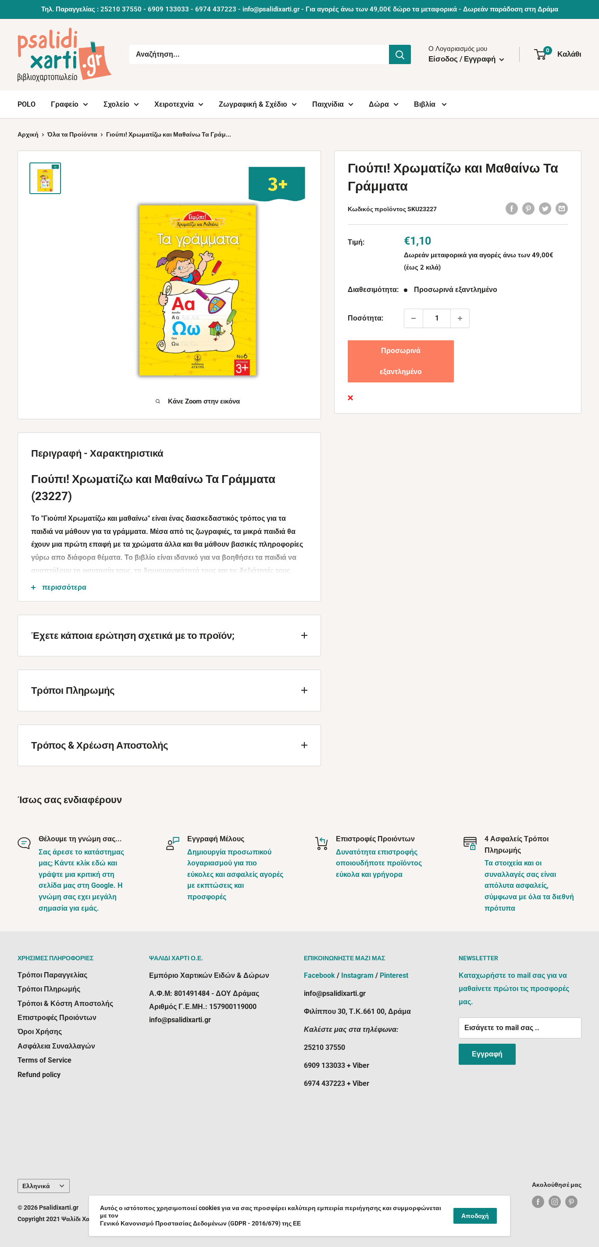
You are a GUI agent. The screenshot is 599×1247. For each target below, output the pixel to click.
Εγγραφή (487, 1054)
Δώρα (379, 104)
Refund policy (39, 1074)
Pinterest (394, 975)
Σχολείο (116, 104)
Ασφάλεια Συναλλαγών (56, 1046)
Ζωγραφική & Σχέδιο (253, 104)
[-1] (413, 318)
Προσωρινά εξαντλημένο (401, 361)
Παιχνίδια (328, 104)
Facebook (319, 975)
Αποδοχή (475, 1215)
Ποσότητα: (365, 318)
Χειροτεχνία (174, 104)
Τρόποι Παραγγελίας (52, 975)
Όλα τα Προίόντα (72, 134)
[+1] (460, 318)
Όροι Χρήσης (40, 1031)
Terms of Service (44, 1060)
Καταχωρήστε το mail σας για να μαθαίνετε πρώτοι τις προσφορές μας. (514, 988)
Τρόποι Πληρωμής (49, 989)
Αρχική (28, 134)
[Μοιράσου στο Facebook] (512, 208)
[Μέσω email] (562, 208)
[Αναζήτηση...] (400, 54)
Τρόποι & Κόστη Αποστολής (65, 1003)
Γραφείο (64, 104)
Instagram (357, 975)
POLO (27, 104)
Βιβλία (425, 104)
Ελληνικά (36, 1185)
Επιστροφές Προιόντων (57, 1017)
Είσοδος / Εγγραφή (462, 58)
